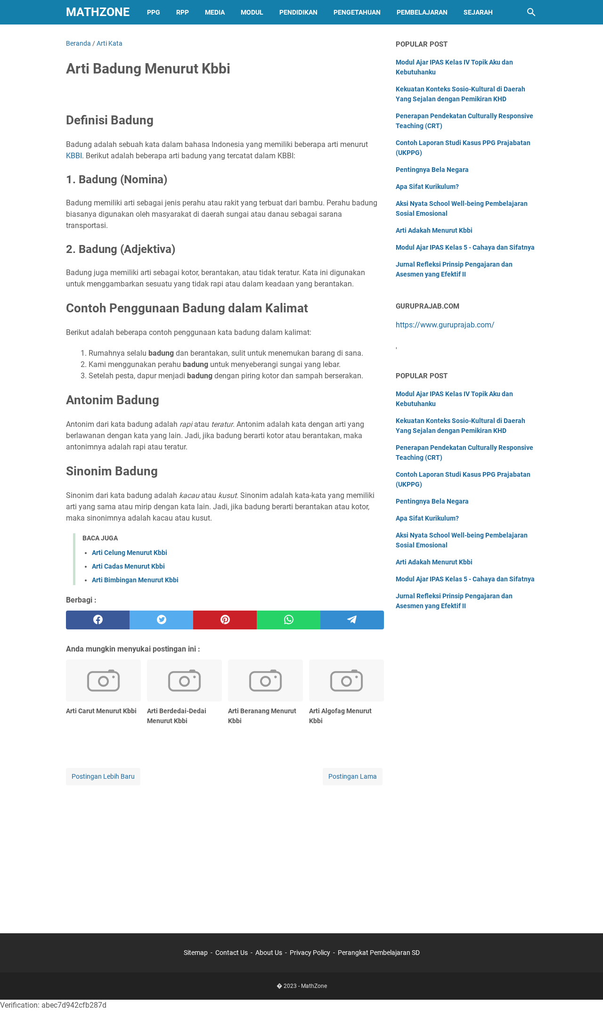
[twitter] (161, 620)
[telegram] (352, 620)
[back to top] (584, 989)
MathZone (98, 12)
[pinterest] (225, 620)
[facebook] (98, 620)
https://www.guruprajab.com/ (445, 324)
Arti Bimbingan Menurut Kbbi (135, 580)
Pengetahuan (357, 12)
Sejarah (478, 12)
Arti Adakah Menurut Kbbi (434, 230)
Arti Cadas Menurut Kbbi (128, 566)
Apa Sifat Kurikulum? (427, 186)
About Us (268, 952)
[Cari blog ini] (531, 12)
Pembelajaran (422, 12)
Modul (252, 12)
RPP (182, 12)
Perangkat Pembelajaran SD (379, 952)
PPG (153, 12)
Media (215, 12)
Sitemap (196, 952)
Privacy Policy (310, 952)
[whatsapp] (288, 620)
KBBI (74, 155)
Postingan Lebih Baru (103, 776)
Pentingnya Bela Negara (432, 169)
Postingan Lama (352, 776)
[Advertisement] (225, 853)
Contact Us (231, 952)
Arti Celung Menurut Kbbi (129, 552)
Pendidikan (298, 12)
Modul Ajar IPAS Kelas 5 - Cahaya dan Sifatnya (465, 247)
